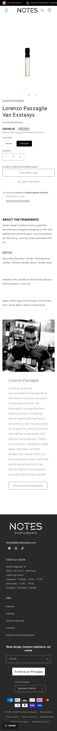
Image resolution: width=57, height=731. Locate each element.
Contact (10, 628)
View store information (18, 201)
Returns (10, 606)
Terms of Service (15, 621)
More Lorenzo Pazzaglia (28, 485)
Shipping (19, 132)
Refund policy (46, 712)
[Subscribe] (47, 659)
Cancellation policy (41, 722)
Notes (15, 712)
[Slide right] (35, 95)
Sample (24, 143)
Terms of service (29, 717)
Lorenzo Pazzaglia (13, 100)
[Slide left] (21, 95)
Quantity (6, 151)
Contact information (19, 722)
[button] (6, 10)
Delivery (10, 614)
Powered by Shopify (27, 712)
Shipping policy (47, 717)
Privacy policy (12, 717)
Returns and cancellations (20, 635)
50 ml (10, 144)
